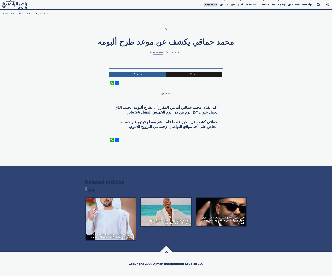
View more (110, 219)
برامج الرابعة (278, 4)
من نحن (224, 4)
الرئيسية (307, 4)
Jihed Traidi (158, 52)
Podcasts (250, 4)
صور (233, 4)
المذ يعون (294, 4)
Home (6, 13)
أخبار (240, 4)
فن (12, 13)
